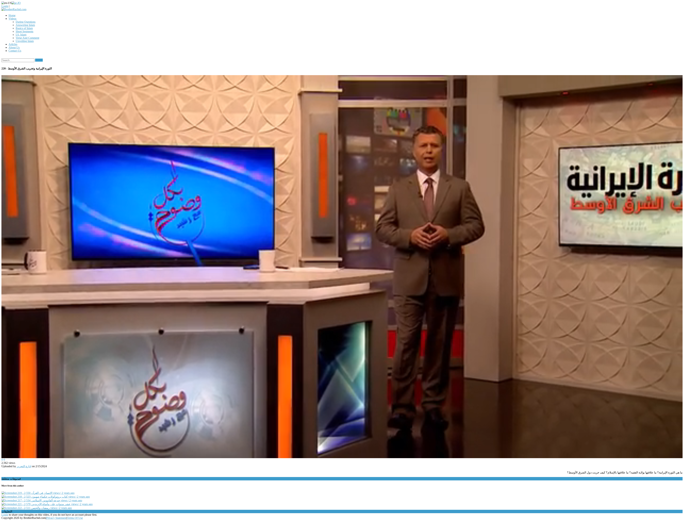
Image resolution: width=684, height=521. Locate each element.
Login (4, 6)
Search (39, 60)
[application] (342, 266)
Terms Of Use (75, 517)
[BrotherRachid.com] (13, 9)
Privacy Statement (56, 517)
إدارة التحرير (24, 466)
